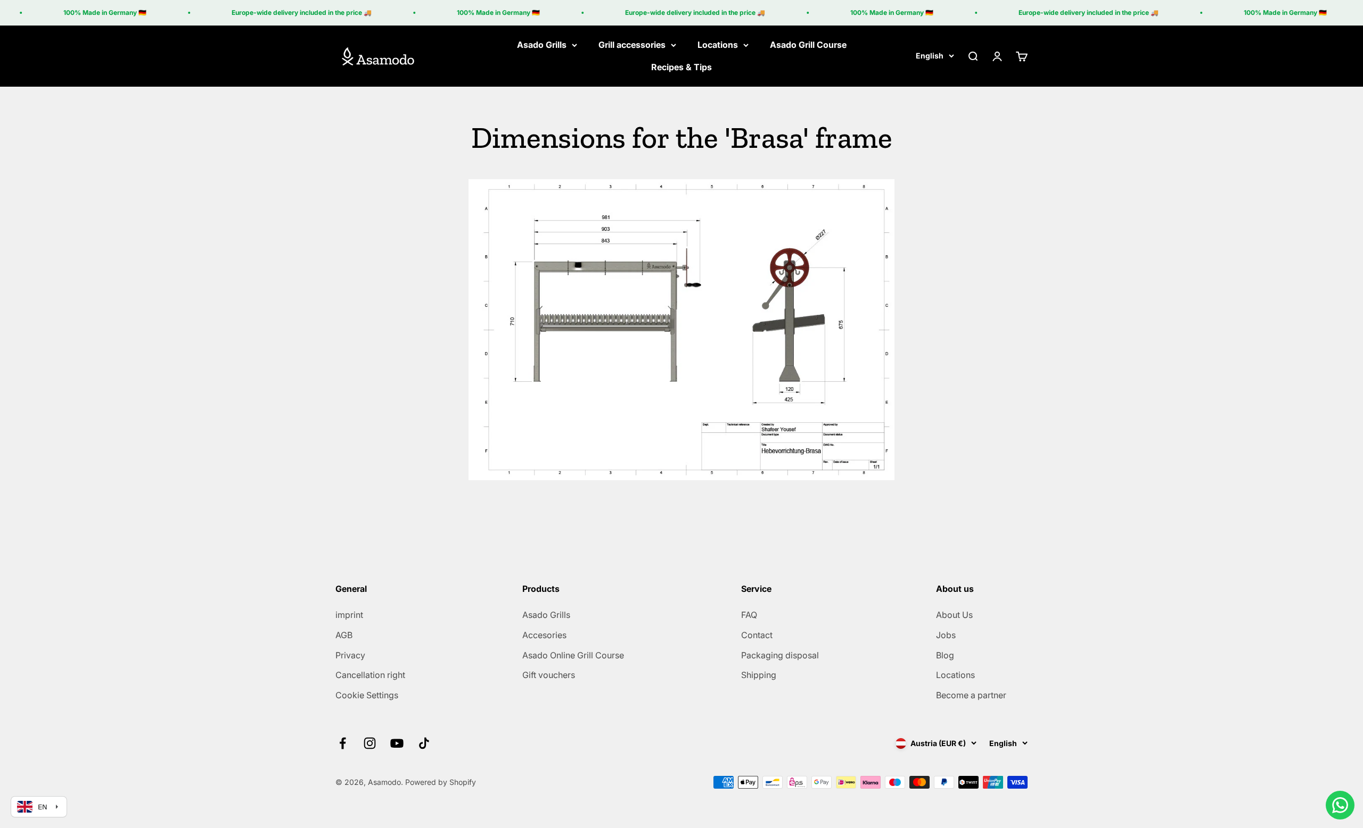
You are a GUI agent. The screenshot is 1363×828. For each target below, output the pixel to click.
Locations (717, 44)
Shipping (758, 675)
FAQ (749, 614)
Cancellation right (370, 675)
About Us (954, 614)
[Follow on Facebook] (342, 743)
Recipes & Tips (681, 67)
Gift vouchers (548, 675)
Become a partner (971, 695)
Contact (757, 635)
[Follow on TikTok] (424, 743)
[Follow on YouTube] (397, 743)
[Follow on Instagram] (370, 743)
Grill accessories (632, 44)
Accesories (544, 635)
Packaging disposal (780, 655)
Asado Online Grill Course (573, 655)
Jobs (946, 635)
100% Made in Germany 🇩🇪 (91, 12)
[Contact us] (1340, 805)
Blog (945, 655)
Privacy (350, 655)
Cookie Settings (366, 695)
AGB (343, 635)
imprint (349, 614)
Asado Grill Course (808, 44)
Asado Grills (541, 44)
